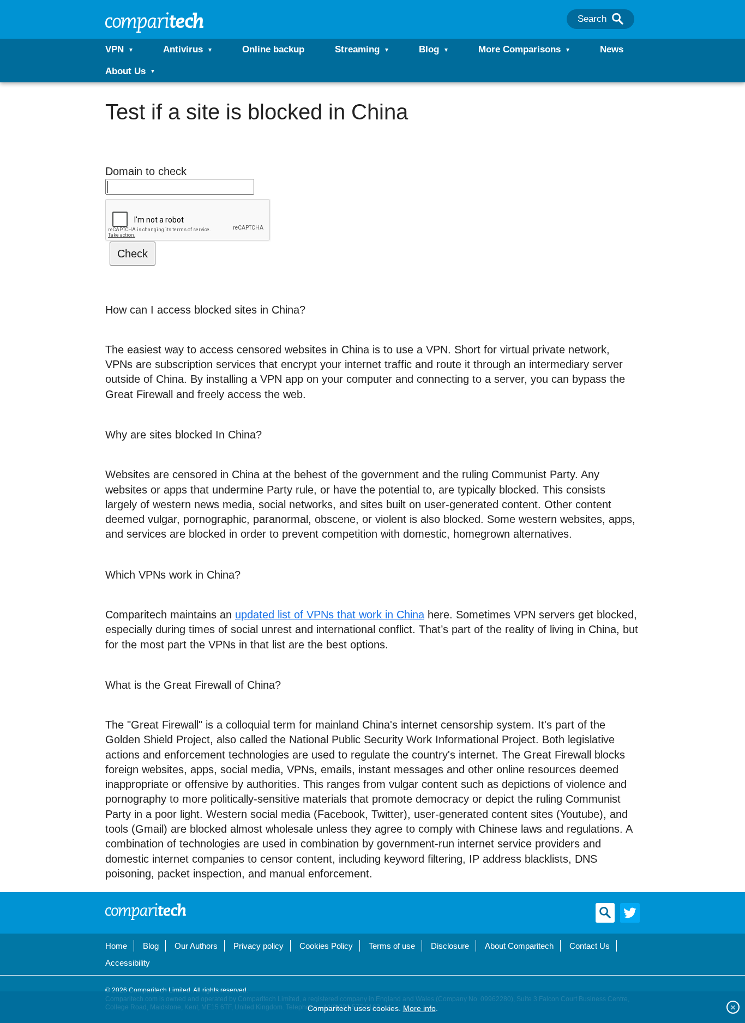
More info (419, 1008)
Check (132, 254)
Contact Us (589, 945)
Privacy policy (258, 945)
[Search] (617, 19)
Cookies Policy (326, 945)
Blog (429, 49)
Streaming (357, 49)
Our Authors (196, 945)
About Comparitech (519, 945)
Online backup (273, 49)
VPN (114, 49)
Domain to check (146, 171)
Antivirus (183, 49)
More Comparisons (519, 49)
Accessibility (127, 962)
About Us (125, 71)
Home (116, 945)
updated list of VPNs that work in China (329, 615)
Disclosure (450, 945)
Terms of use (392, 945)
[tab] (372, 435)
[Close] (733, 1007)
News (611, 49)
